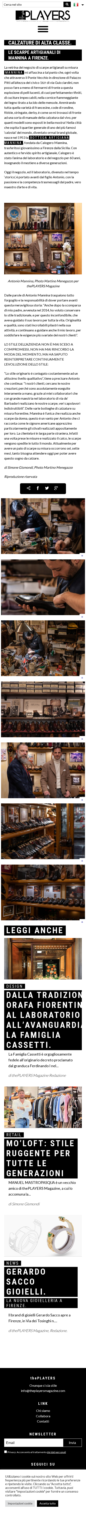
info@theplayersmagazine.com (43, 1391)
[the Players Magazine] (43, 15)
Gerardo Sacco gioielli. (26, 1282)
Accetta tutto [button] (47, 1503)
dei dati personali (56, 1452)
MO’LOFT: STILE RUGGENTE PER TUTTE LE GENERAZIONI (40, 1158)
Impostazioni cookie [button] (20, 1503)
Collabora (43, 1416)
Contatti (43, 1421)
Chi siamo (43, 1411)
